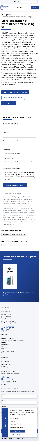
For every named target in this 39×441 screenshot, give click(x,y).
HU (11, 2)
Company (6, 132)
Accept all (17, 431)
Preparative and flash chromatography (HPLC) (17, 294)
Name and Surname (10, 123)
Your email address (9, 141)
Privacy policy (19, 438)
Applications (8, 15)
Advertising (15, 424)
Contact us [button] (35, 7)
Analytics (14, 421)
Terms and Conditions (7, 438)
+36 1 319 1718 (9, 321)
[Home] (4, 7)
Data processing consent (12, 158)
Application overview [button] (13, 98)
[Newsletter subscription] (12, 169)
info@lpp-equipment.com (12, 373)
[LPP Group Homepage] (7, 328)
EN (15, 2)
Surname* (4, 400)
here (29, 414)
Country (6, 149)
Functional (15, 418)
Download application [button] (17, 92)
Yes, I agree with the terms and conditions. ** (20, 163)
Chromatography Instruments (13, 245)
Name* (3, 394)
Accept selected (17, 434)
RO (18, 2)
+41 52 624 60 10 (9, 371)
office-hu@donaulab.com (12, 323)
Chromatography (18, 234)
